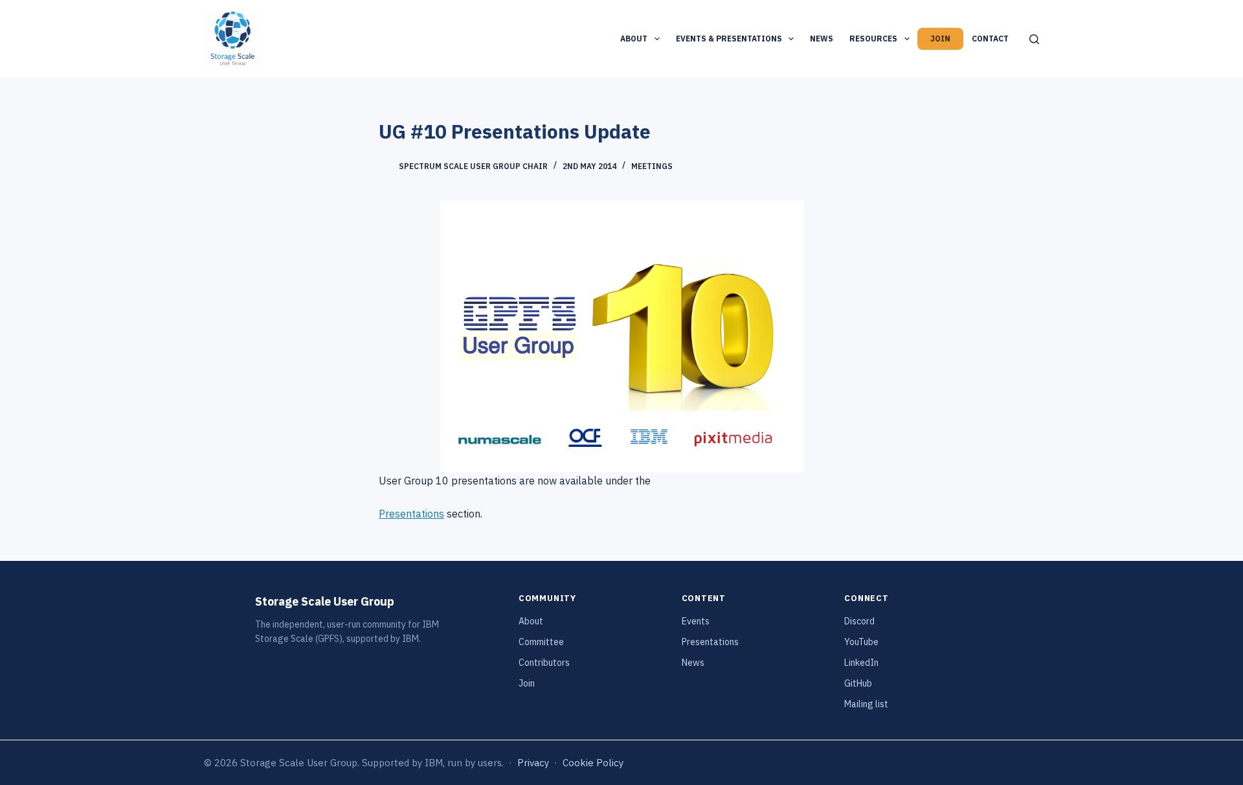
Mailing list (866, 704)
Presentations (411, 513)
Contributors (544, 662)
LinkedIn (861, 662)
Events (696, 621)
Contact (990, 38)
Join (940, 38)
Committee (541, 642)
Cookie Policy (593, 763)
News (821, 38)
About (633, 38)
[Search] (1034, 39)
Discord (859, 621)
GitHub (858, 683)
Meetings (652, 166)
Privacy (533, 763)
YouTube (861, 642)
